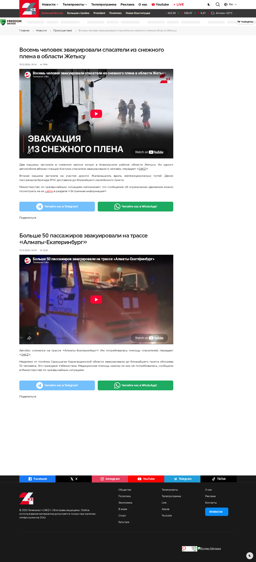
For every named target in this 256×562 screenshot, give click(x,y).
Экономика (125, 503)
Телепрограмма (103, 4)
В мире (122, 509)
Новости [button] (49, 4)
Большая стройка (78, 13)
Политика (115, 13)
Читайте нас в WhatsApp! (139, 206)
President (99, 13)
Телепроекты (170, 490)
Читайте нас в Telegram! (61, 206)
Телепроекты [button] (73, 4)
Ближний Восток (52, 13)
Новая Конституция (138, 13)
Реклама (127, 4)
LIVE (180, 4)
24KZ (142, 169)
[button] (218, 4)
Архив (165, 509)
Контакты (211, 503)
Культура (123, 522)
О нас (142, 4)
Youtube (162, 4)
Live (164, 503)
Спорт (122, 516)
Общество (124, 490)
